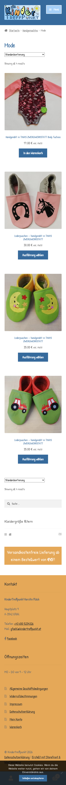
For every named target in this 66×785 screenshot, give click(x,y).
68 (10, 534)
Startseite (14, 30)
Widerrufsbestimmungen (23, 696)
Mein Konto (16, 719)
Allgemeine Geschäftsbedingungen (29, 688)
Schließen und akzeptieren (33, 778)
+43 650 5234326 (23, 623)
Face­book (12, 638)
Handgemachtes (30, 30)
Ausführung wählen (33, 255)
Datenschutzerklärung (22, 711)
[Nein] (61, 773)
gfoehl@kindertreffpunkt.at (26, 629)
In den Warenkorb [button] (33, 153)
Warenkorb (16, 727)
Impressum (16, 704)
